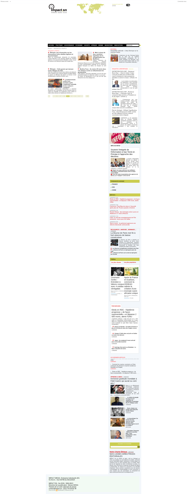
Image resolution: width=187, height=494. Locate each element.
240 (72, 96)
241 (75, 96)
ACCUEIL (51, 45)
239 (68, 96)
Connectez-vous (182, 1)
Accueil (50, 48)
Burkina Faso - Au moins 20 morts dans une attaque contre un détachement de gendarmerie (92, 70)
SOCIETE (87, 45)
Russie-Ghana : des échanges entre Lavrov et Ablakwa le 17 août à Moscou (124, 212)
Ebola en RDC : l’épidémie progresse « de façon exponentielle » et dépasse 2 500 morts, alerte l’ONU (125, 200)
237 (60, 96)
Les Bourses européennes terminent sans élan (125, 248)
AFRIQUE (94, 45)
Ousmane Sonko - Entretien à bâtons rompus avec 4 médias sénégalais (117, 283)
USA (113, 187)
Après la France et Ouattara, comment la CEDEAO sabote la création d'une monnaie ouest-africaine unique (131, 285)
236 (57, 96)
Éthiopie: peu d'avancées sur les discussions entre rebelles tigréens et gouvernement (60, 54)
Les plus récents (116, 262)
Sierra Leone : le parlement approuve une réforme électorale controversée (123, 224)
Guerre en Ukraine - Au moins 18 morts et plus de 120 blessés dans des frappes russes (125, 327)
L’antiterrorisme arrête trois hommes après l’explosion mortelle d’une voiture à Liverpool (69, 83)
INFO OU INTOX (115, 145)
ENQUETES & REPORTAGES (120, 69)
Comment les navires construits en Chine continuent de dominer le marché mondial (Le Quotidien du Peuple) (123, 363)
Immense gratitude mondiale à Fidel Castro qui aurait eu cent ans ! (124, 381)
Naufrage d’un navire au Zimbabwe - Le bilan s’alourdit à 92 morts (124, 348)
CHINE (114, 190)
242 (79, 96)
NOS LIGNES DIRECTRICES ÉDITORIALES (122, 455)
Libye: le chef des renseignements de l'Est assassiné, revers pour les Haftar (123, 218)
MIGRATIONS (109, 45)
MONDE (100, 45)
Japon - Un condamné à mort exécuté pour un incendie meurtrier (123, 341)
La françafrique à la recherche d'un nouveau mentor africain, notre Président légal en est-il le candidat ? (132, 422)
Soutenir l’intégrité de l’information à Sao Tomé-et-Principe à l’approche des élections (123, 153)
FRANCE (115, 184)
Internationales (116, 306)
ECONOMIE (79, 45)
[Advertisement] (93, 28)
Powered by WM (69, 490)
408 (87, 96)
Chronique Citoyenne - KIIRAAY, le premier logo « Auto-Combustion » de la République (132, 433)
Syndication (61, 490)
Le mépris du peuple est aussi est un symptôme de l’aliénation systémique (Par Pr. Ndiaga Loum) (132, 400)
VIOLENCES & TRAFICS (60, 48)
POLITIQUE (59, 45)
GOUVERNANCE (69, 45)
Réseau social (4, 1)
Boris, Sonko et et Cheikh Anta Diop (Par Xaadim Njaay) (132, 410)
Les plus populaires (130, 262)
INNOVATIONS (118, 45)
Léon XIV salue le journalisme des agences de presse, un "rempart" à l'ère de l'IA (124, 175)
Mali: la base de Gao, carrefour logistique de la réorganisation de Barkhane (99, 56)
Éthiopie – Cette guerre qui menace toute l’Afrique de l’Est (60, 69)
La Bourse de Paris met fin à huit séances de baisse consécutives (123, 235)
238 (64, 96)
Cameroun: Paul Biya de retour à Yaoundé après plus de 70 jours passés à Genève (123, 207)
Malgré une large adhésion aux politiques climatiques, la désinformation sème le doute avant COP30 (123, 171)
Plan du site (52, 490)
